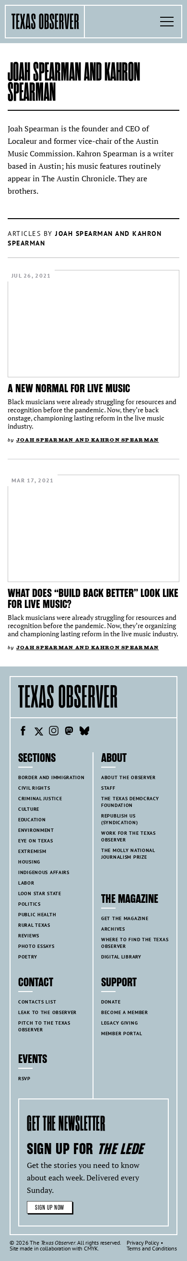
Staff (108, 788)
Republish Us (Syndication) (119, 819)
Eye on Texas (35, 841)
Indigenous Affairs (44, 872)
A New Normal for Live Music (69, 388)
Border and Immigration (51, 777)
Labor (26, 883)
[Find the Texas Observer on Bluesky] (84, 732)
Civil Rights (34, 788)
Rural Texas (34, 925)
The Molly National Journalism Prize (128, 853)
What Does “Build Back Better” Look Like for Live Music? (93, 598)
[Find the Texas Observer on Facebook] (23, 732)
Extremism (32, 851)
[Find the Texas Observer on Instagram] (53, 732)
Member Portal (121, 1033)
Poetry (27, 957)
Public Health (37, 914)
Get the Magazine (124, 918)
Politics (29, 904)
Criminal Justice (40, 798)
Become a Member (124, 1012)
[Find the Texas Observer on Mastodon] (69, 732)
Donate (110, 1002)
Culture (28, 809)
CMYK (91, 1248)
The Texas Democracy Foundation (130, 801)
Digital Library (121, 957)
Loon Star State (39, 893)
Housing (29, 862)
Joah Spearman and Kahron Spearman (87, 440)
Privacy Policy (143, 1242)
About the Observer (128, 777)
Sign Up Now (49, 1207)
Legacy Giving (119, 1023)
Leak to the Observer (47, 1012)
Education (32, 820)
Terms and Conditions (152, 1248)
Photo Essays (36, 946)
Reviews (28, 936)
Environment (36, 830)
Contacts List (37, 1002)
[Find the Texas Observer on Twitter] (38, 732)
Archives (113, 929)
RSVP (24, 1078)
